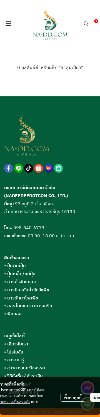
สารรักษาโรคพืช (21, 298)
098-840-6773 (28, 228)
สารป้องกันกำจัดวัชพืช (26, 290)
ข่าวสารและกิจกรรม (26, 368)
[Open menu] (8, 23)
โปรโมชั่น (15, 352)
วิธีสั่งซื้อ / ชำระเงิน (25, 376)
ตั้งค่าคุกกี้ (73, 397)
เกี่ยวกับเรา (17, 344)
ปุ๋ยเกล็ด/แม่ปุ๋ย (20, 274)
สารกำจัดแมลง (20, 282)
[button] (86, 24)
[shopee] (38, 168)
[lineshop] (58, 168)
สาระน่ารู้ (15, 360)
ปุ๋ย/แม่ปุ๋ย (15, 266)
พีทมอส (13, 314)
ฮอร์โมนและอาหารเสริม (28, 306)
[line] (18, 168)
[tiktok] (28, 168)
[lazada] (48, 168)
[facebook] (8, 168)
